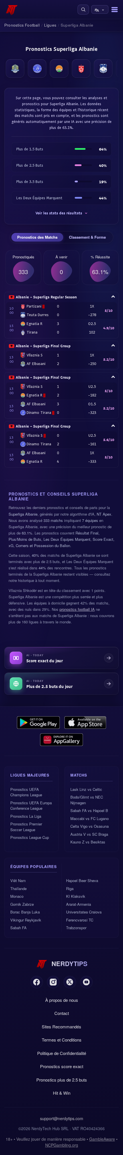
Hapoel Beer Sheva (82, 880)
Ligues (50, 25)
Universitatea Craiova (84, 912)
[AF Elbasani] (15, 68)
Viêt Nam (18, 880)
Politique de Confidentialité (61, 1053)
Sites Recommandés (61, 1027)
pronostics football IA (77, 609)
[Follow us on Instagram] (53, 982)
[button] (83, 10)
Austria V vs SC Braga (89, 834)
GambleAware (102, 1139)
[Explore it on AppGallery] (61, 740)
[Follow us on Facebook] (36, 982)
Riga (70, 888)
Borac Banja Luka (25, 912)
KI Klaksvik (75, 896)
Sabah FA (18, 927)
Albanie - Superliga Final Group (43, 346)
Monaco (16, 896)
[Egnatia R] (59, 68)
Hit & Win (61, 1093)
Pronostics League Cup (29, 837)
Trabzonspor (76, 927)
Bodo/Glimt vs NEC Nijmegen (86, 799)
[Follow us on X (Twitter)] (70, 982)
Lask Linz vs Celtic (86, 789)
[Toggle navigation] (114, 9)
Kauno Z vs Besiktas (87, 842)
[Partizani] (81, 68)
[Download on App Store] (85, 722)
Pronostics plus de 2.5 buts (61, 1080)
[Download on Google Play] (38, 722)
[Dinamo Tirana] (37, 68)
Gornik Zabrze (22, 904)
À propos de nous (61, 1000)
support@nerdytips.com (61, 1118)
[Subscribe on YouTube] (86, 982)
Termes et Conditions (62, 1040)
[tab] (37, 237)
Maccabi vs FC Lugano (89, 818)
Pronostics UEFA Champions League (26, 792)
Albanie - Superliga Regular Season (46, 297)
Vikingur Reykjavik (25, 920)
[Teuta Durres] (103, 68)
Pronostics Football (22, 25)
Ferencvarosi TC (79, 920)
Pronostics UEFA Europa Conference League (31, 805)
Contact (61, 1013)
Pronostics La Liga (25, 816)
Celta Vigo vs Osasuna (89, 826)
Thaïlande (18, 888)
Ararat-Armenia (78, 904)
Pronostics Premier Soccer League (26, 826)
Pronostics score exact (61, 1066)
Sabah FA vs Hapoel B (89, 810)
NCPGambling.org (61, 1145)
